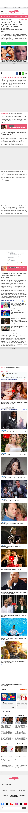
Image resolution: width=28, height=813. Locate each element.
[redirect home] (14, 12)
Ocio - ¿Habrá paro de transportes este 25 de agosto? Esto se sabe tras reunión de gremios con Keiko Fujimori (13, 16)
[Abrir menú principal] (2, 11)
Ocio (19, 787)
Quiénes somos (22, 795)
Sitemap (20, 793)
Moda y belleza (4, 790)
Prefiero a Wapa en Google (9, 407)
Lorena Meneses (6, 72)
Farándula (10, 19)
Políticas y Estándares (14, 796)
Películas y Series (22, 790)
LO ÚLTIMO (2, 13)
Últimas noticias (4, 787)
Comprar (13, 707)
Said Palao (18, 367)
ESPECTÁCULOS (7, 13)
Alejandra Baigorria (10, 367)
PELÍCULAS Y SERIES (25, 13)
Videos (11, 793)
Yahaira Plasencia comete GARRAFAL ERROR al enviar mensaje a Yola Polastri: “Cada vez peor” (17, 127)
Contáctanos (5, 795)
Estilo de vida (12, 790)
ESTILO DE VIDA (17, 13)
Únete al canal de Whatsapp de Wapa (15, 43)
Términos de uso (13, 795)
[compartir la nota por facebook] (17, 73)
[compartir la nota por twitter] (20, 73)
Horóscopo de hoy (7, 7)
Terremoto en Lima (17, 7)
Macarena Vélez (4, 113)
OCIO (20, 13)
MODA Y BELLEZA (12, 13)
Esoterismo (4, 793)
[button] (26, 16)
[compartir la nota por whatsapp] (23, 73)
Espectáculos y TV (4, 19)
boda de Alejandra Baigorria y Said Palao (12, 77)
